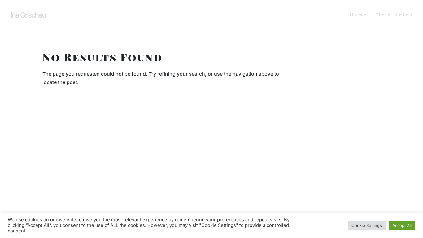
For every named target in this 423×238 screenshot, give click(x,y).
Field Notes (394, 15)
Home (358, 15)
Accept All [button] (402, 225)
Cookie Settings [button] (366, 225)
